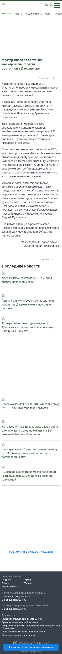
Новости (6, 13)
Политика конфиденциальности (18, 635)
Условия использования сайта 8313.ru (22, 619)
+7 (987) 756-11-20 (21, 596)
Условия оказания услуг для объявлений (23, 631)
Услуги (48, 13)
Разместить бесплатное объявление (31, 647)
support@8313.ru (17, 600)
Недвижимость (33, 13)
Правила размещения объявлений (20, 622)
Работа (18, 13)
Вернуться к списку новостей (31, 552)
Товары (28, 583)
